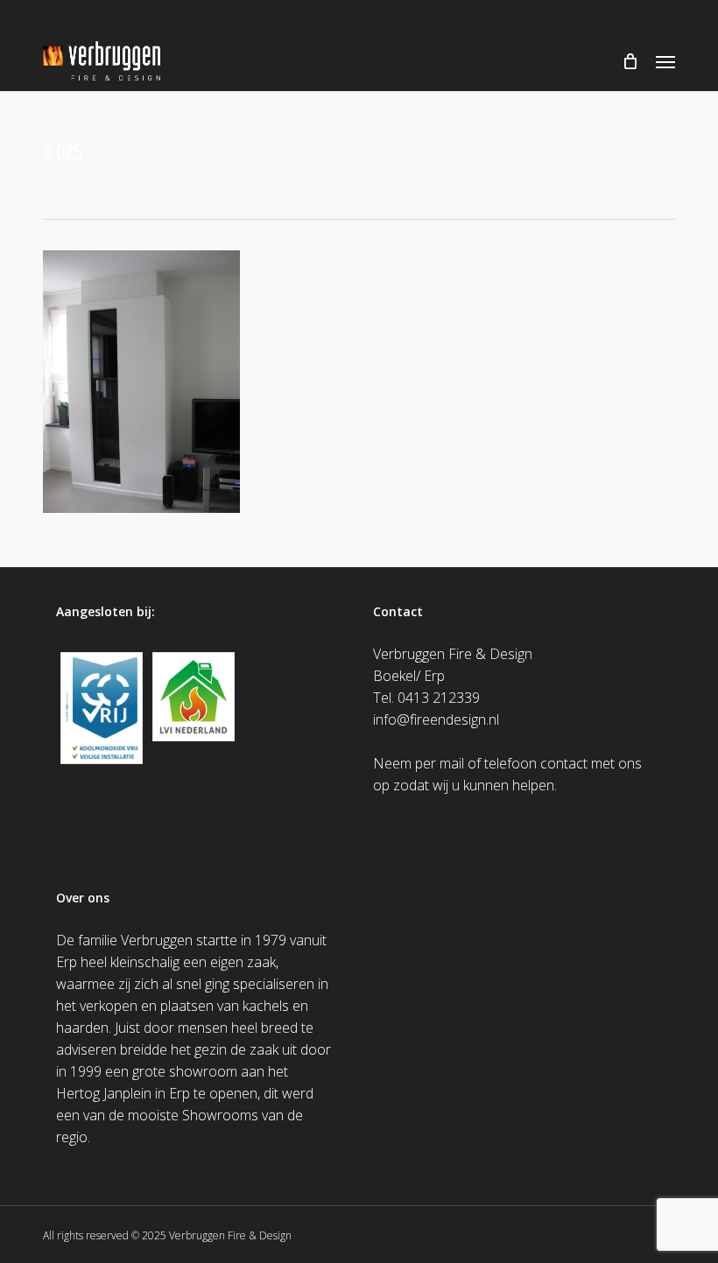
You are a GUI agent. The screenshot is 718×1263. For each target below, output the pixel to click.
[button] (665, 61)
